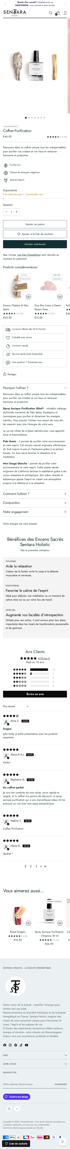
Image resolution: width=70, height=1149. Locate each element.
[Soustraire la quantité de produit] (6, 211)
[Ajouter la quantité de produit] (16, 211)
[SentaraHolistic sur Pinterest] (16, 1045)
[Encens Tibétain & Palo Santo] (17, 286)
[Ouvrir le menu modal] (65, 12)
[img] (11, 716)
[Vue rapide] (28, 297)
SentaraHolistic (27, 1121)
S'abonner (61, 1084)
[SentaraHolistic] (15, 13)
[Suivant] (65, 3)
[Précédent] (5, 3)
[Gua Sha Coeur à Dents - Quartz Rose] (49, 286)
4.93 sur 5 (44, 658)
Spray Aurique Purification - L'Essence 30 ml (49, 934)
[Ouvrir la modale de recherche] (50, 12)
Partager (11, 374)
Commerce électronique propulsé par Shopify (23, 1127)
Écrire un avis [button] (35, 694)
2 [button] (31, 866)
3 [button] (36, 866)
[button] (20, 669)
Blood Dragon (17, 932)
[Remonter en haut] (17, 1108)
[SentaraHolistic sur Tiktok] (21, 1045)
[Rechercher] (9, 1108)
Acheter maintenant (35, 244)
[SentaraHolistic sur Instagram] (10, 1045)
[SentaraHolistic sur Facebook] (5, 1045)
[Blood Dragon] (17, 912)
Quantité (7, 205)
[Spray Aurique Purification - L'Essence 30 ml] (49, 912)
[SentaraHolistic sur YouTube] (27, 1045)
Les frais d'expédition (29, 255)
